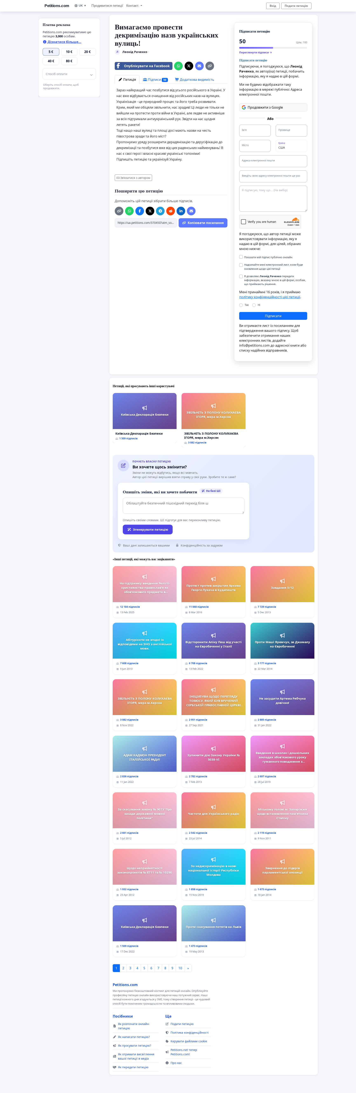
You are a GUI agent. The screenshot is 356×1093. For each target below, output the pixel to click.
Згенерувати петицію (150, 529)
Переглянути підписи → (255, 52)
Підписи (156, 79)
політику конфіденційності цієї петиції (269, 297)
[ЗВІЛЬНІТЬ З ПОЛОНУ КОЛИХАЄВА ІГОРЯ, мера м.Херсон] (213, 420)
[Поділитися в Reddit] (170, 211)
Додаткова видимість (196, 79)
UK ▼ (83, 5)
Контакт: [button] (133, 5)
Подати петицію (296, 5)
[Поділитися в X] (189, 66)
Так (247, 305)
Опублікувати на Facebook (147, 66)
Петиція (129, 79)
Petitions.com (56, 6)
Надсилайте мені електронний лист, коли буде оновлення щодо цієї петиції (273, 266)
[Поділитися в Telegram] (160, 211)
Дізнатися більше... (64, 42)
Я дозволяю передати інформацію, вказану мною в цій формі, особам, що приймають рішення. (275, 280)
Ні (259, 305)
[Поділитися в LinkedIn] (181, 211)
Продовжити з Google (265, 107)
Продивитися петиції (107, 5)
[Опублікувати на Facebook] (139, 211)
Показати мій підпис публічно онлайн (268, 257)
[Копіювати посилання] (209, 66)
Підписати (273, 316)
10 (180, 968)
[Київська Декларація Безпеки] (145, 418)
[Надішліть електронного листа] (199, 66)
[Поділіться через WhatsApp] (178, 66)
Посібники (123, 1016)
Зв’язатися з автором (135, 178)
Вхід (273, 5)
